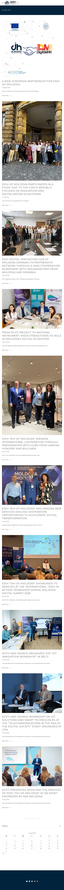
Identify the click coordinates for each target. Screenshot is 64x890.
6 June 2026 (5, 596)
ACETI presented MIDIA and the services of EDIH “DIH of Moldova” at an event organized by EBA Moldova (31, 793)
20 (32, 846)
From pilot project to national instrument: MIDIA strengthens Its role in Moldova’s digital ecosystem (31, 335)
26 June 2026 (6, 275)
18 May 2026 (5, 733)
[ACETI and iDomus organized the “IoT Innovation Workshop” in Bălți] (32, 630)
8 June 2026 (5, 521)
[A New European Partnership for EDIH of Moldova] (32, 48)
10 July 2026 (5, 197)
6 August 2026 (6, 87)
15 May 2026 (5, 799)
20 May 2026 (5, 659)
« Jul (3, 853)
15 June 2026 (5, 451)
